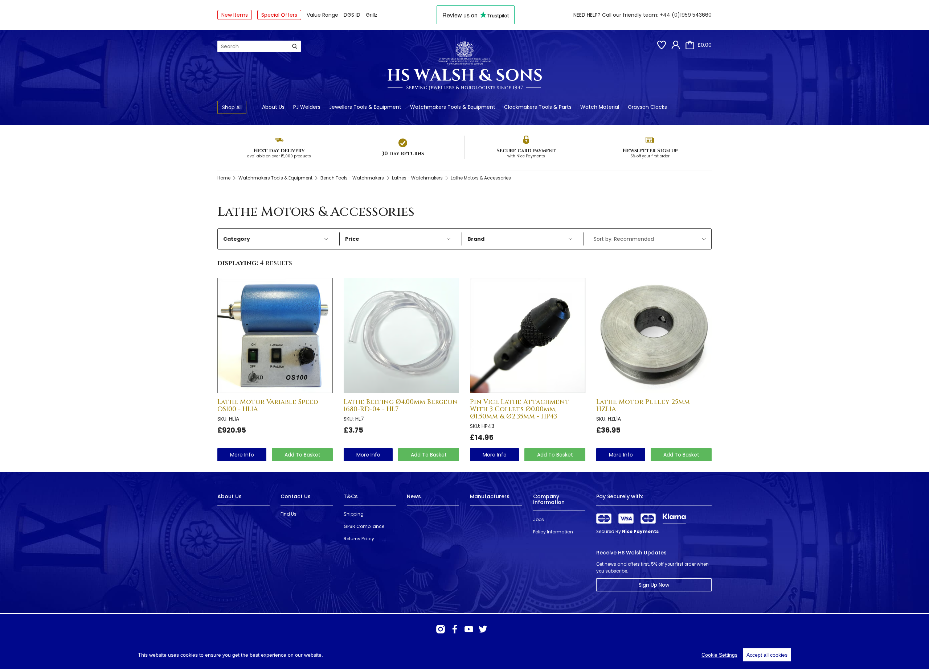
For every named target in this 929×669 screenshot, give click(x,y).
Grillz (371, 14)
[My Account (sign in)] (675, 45)
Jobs (538, 519)
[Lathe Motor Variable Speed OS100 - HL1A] (275, 335)
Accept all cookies (766, 655)
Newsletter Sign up (650, 150)
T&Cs (351, 496)
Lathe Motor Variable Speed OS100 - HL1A (267, 405)
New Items (234, 14)
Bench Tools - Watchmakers (352, 178)
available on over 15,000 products (279, 156)
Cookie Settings (719, 655)
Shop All (232, 107)
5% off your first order (650, 156)
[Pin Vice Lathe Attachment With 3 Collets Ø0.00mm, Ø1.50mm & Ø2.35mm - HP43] (527, 335)
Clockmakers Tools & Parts (538, 107)
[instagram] (440, 629)
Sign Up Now (654, 585)
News (414, 496)
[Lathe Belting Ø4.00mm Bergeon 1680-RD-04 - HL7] (401, 335)
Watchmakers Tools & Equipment (452, 107)
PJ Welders (306, 107)
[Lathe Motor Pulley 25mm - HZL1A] (654, 335)
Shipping (354, 514)
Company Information (549, 499)
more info (242, 454)
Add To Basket (302, 454)
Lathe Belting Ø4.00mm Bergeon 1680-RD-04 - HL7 (401, 405)
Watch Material (599, 107)
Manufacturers (489, 496)
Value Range (322, 14)
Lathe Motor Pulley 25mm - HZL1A (645, 405)
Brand (475, 239)
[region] (464, 655)
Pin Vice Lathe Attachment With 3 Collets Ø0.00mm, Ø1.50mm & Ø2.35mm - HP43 (519, 409)
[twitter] (483, 629)
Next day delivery (279, 150)
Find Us (288, 514)
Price (352, 239)
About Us (273, 107)
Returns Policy (359, 539)
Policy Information (553, 532)
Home (223, 178)
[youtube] (468, 629)
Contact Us (296, 496)
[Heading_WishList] (661, 45)
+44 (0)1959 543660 (686, 14)
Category (236, 239)
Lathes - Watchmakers (417, 178)
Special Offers (279, 14)
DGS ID (352, 14)
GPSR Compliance (364, 526)
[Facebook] (454, 629)
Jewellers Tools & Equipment (365, 107)
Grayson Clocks (647, 107)
